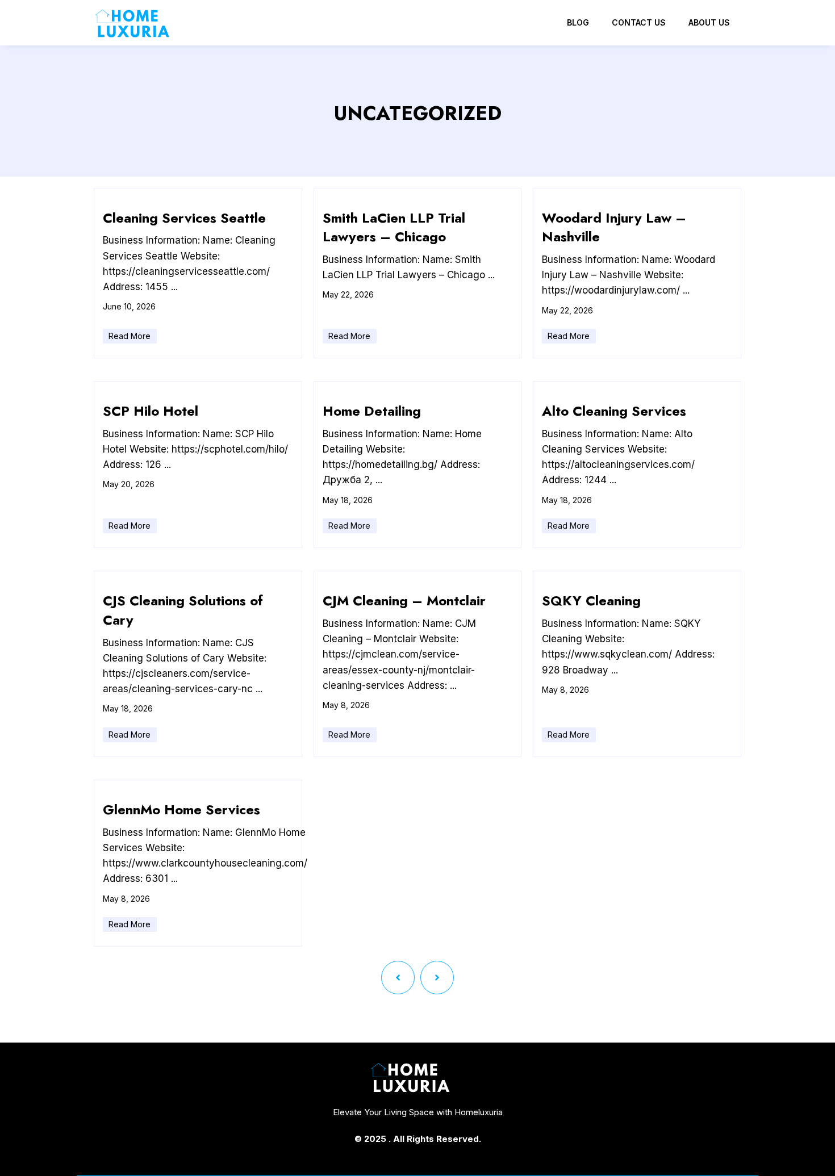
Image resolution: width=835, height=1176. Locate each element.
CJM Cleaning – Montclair (404, 600)
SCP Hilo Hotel (150, 411)
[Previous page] (398, 977)
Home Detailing (372, 411)
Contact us (639, 22)
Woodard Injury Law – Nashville (614, 227)
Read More (129, 336)
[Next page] (437, 977)
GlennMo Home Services (181, 809)
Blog (578, 22)
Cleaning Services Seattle (184, 218)
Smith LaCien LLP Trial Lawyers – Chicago (394, 227)
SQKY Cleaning (591, 600)
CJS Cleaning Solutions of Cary (183, 610)
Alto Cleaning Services (614, 411)
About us (709, 22)
